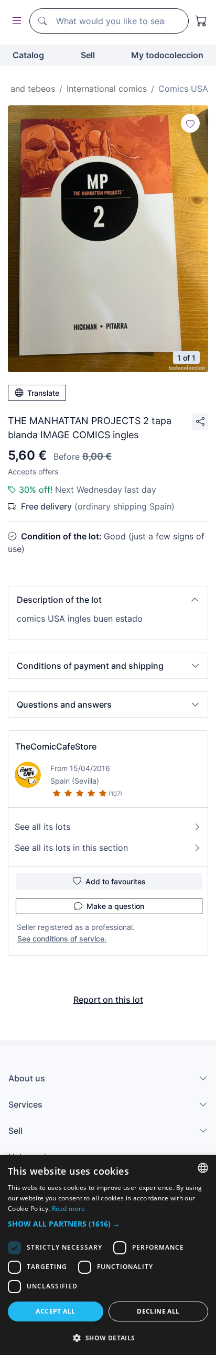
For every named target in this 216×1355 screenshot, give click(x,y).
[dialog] (108, 1255)
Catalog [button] (28, 55)
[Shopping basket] (201, 21)
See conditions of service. (61, 938)
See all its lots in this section (71, 847)
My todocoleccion (167, 55)
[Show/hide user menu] (14, 21)
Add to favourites (115, 881)
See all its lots (42, 826)
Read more (68, 1208)
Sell (88, 55)
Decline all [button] (158, 1311)
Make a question (115, 906)
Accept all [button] (55, 1311)
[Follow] (190, 123)
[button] (108, 599)
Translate (43, 392)
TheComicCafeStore (55, 746)
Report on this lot (108, 999)
